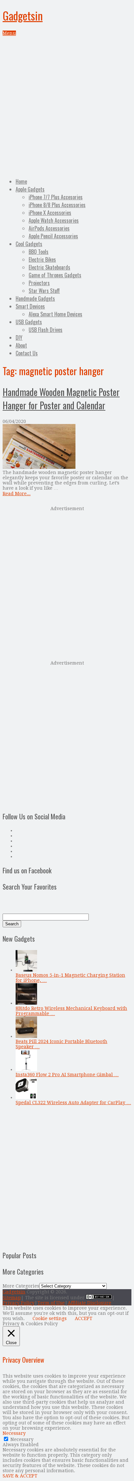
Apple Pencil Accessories (53, 236)
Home (21, 181)
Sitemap (12, 1297)
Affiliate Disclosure (89, 1302)
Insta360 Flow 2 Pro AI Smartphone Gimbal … (67, 1074)
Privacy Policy (18, 1302)
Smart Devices (30, 306)
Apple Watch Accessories (54, 220)
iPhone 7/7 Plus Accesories (56, 197)
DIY (19, 337)
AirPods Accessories (49, 228)
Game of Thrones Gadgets (55, 275)
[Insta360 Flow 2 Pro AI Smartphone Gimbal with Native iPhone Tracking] (26, 1069)
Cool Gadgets (29, 244)
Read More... (17, 493)
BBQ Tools (38, 252)
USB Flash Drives (45, 330)
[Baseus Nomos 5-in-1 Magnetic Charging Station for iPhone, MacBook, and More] (26, 969)
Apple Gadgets (30, 189)
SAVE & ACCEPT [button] (20, 1475)
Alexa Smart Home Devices (55, 314)
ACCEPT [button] (83, 1318)
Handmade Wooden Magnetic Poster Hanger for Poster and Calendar (61, 398)
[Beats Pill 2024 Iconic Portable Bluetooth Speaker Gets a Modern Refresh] (26, 1036)
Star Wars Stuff (44, 291)
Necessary (22, 1439)
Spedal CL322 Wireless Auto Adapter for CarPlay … (73, 1102)
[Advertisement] (67, 106)
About (21, 345)
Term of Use (51, 1302)
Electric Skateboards (49, 267)
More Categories (21, 1286)
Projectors (39, 283)
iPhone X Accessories (50, 213)
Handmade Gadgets (35, 298)
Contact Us (27, 353)
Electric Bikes (42, 259)
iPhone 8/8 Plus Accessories (57, 205)
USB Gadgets (29, 322)
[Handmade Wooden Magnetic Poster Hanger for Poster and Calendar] (67, 447)
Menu (9, 33)
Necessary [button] (14, 1433)
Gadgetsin (23, 15)
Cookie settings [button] (50, 1318)
